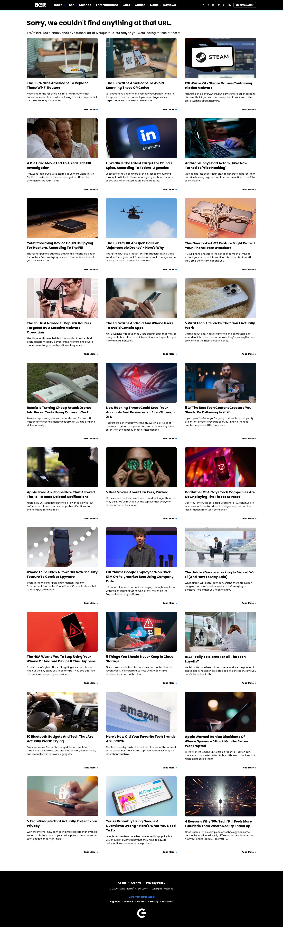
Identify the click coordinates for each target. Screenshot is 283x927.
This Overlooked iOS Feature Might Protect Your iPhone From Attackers (220, 245)
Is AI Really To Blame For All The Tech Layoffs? (215, 659)
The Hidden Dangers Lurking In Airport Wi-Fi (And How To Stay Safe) (220, 574)
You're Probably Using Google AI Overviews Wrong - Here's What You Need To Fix (141, 825)
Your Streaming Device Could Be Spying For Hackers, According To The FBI (60, 245)
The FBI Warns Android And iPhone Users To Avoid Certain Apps (139, 325)
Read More (89, 109)
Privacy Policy (155, 883)
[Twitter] (208, 5)
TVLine (140, 901)
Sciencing (153, 901)
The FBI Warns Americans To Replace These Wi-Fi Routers (57, 85)
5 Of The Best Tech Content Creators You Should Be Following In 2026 (218, 410)
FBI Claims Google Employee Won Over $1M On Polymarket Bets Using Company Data (140, 576)
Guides (140, 5)
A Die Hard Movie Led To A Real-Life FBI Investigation (59, 165)
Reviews (169, 5)
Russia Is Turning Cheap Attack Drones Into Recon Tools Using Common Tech (59, 410)
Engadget (115, 901)
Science (85, 5)
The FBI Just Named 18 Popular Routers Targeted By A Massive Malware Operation (59, 327)
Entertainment (107, 5)
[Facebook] (203, 5)
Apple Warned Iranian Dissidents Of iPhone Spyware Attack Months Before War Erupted (216, 741)
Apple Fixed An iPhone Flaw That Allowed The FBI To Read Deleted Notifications (61, 494)
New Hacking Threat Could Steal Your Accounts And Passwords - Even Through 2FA (140, 412)
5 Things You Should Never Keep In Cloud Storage (140, 658)
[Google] (224, 5)
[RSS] (229, 5)
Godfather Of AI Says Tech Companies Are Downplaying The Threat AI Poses (220, 494)
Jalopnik (128, 901)
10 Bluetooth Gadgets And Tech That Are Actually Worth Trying (60, 738)
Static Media (125, 889)
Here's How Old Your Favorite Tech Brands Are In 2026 (141, 738)
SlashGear (167, 901)
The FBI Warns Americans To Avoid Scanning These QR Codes (135, 85)
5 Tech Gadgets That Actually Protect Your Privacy (62, 823)
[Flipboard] (219, 5)
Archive (136, 883)
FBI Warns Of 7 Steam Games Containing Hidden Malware (218, 85)
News (58, 5)
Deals (154, 5)
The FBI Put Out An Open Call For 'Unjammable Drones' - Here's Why (135, 245)
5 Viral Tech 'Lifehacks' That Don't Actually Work (220, 325)
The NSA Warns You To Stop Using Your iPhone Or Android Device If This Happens (61, 658)
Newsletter (246, 5)
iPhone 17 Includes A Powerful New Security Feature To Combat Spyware (62, 574)
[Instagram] (213, 5)
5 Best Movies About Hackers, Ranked (137, 492)
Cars (126, 5)
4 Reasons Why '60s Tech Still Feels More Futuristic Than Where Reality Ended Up (218, 823)
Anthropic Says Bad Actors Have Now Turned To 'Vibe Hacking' (216, 165)
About (122, 883)
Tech (71, 5)
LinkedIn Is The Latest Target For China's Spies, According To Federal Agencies (139, 165)
